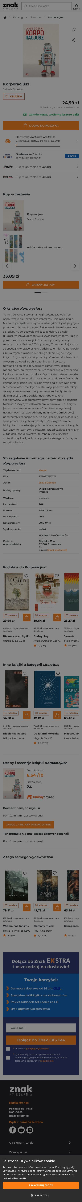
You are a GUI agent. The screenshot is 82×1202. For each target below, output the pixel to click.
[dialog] (41, 1178)
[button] (41, 1195)
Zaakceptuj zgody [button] (41, 1185)
